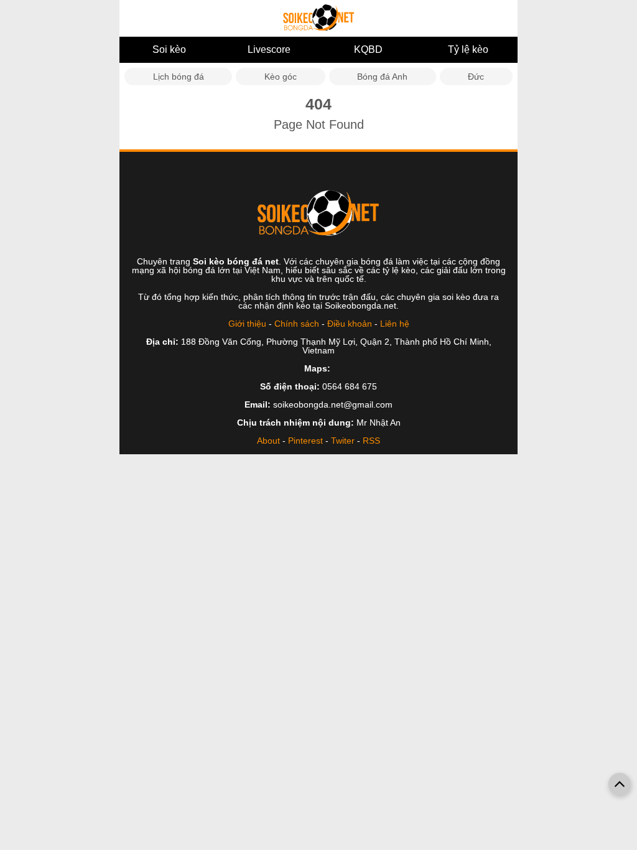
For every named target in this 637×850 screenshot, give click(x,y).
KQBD (368, 49)
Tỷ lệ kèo (468, 49)
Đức (476, 77)
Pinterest (305, 440)
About (268, 440)
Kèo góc (280, 77)
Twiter (343, 440)
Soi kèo (169, 49)
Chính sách (296, 323)
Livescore (269, 49)
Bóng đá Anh (382, 77)
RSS (371, 440)
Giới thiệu (247, 323)
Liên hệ (394, 323)
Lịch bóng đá (178, 77)
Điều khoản (349, 323)
